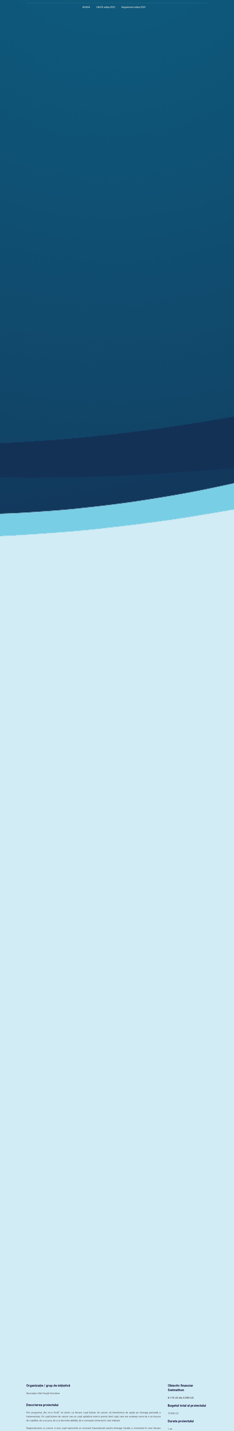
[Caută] (152, 7)
